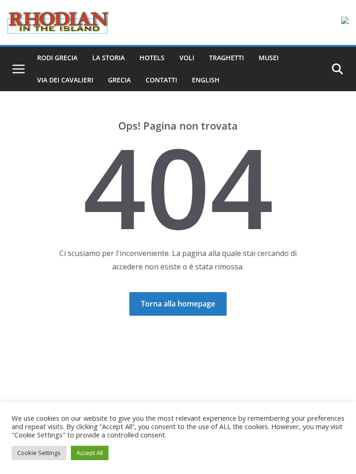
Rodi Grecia (57, 57)
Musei (269, 57)
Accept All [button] (89, 453)
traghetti (226, 57)
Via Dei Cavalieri (65, 79)
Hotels (152, 57)
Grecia (119, 79)
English (206, 79)
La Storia (108, 57)
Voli (186, 57)
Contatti (161, 79)
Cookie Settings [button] (39, 453)
